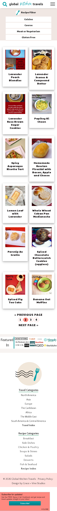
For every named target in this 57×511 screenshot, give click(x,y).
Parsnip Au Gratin (15, 253)
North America (28, 395)
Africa (29, 412)
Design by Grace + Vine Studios (28, 483)
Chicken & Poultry (28, 447)
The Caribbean (28, 408)
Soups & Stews (28, 451)
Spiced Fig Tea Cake (15, 301)
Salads (28, 456)
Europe (28, 404)
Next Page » (28, 325)
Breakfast (28, 438)
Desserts (29, 460)
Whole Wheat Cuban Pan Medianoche (41, 213)
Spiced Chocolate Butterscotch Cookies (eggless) (42, 258)
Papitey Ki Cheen (41, 120)
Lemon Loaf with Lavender (15, 213)
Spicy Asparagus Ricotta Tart (15, 166)
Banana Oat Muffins (41, 301)
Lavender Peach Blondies (15, 77)
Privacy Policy (45, 479)
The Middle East (28, 416)
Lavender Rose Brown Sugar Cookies (15, 123)
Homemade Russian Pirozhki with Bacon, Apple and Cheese (41, 169)
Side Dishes (28, 443)
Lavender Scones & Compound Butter (41, 78)
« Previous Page (28, 314)
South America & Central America (28, 421)
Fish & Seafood (28, 464)
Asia (28, 399)
